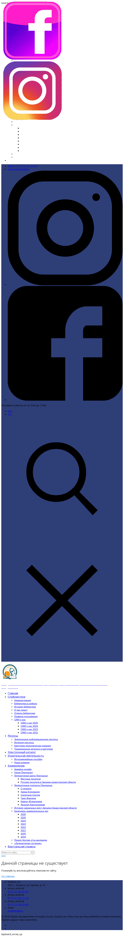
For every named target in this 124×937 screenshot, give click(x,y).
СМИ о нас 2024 (29, 726)
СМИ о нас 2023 (29, 729)
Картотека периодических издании (32, 745)
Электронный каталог (22, 752)
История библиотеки (25, 706)
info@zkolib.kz (19, 169)
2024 (23, 134)
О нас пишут (20, 710)
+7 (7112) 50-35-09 (22, 165)
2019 (23, 150)
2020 (23, 147)
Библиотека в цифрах (25, 703)
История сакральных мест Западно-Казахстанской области (48, 121)
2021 (23, 144)
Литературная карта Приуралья (31, 775)
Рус (10, 414)
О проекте (26, 788)
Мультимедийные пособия (28, 759)
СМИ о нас (20, 719)
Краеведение (16, 765)
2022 (23, 141)
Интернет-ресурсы (24, 742)
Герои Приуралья (23, 772)
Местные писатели (31, 779)
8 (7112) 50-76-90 (18, 891)
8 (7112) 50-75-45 (18, 897)
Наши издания (22, 762)
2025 (23, 131)
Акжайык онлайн (23, 769)
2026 (23, 128)
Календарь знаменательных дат (33, 124)
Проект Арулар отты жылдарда (32, 153)
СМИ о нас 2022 (29, 732)
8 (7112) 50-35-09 (18, 904)
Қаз (10, 411)
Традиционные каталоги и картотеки (33, 749)
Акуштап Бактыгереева (33, 804)
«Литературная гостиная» (29, 157)
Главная (13, 693)
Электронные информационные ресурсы (36, 739)
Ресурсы (13, 735)
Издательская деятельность (26, 755)
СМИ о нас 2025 (29, 723)
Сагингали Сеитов (30, 795)
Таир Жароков (28, 798)
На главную (8, 876)
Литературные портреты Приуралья (33, 785)
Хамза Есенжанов (30, 791)
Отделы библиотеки (24, 713)
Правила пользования (26, 716)
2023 (23, 137)
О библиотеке (16, 697)
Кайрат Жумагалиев (31, 801)
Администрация (22, 700)
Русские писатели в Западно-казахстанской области (48, 782)
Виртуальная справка (20, 160)
